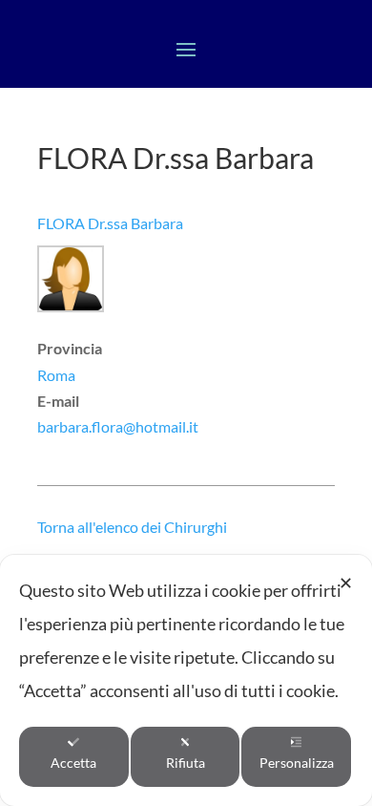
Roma (56, 375)
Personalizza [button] (296, 762)
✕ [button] (346, 582)
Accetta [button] (73, 762)
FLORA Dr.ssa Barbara (110, 223)
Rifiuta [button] (185, 762)
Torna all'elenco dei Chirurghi (132, 527)
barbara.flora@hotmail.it (117, 426)
